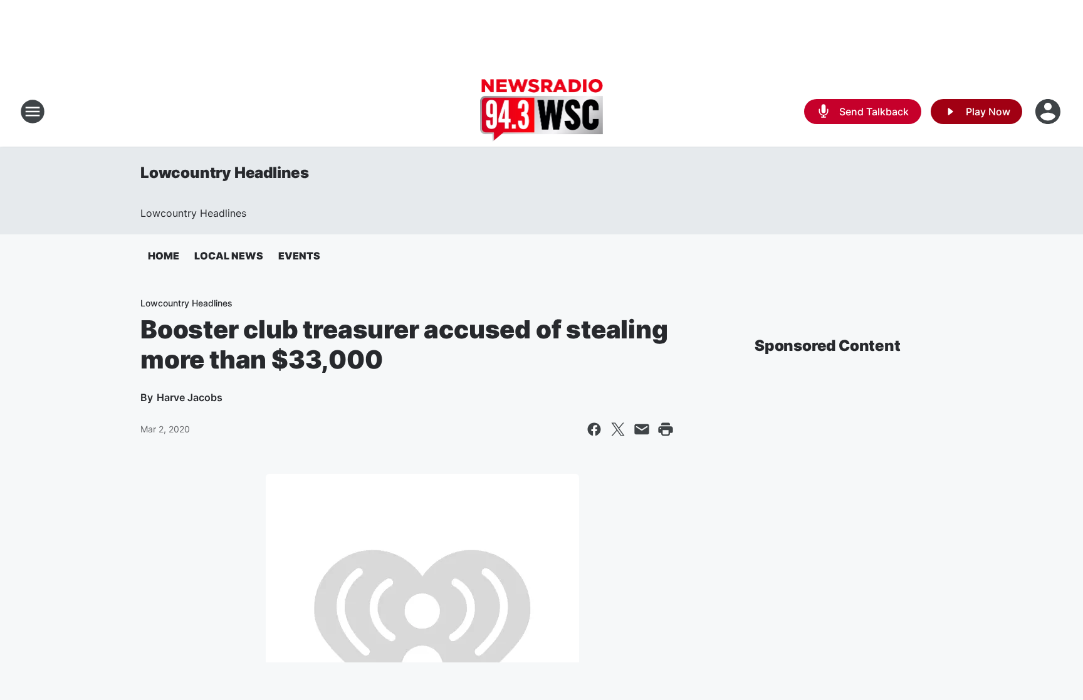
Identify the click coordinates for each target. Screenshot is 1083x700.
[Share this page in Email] (642, 429)
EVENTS (299, 255)
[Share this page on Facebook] (594, 429)
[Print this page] (665, 429)
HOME (163, 255)
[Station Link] (542, 111)
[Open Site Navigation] (32, 111)
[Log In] (1049, 111)
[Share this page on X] (618, 429)
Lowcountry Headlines (224, 173)
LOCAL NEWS (228, 255)
